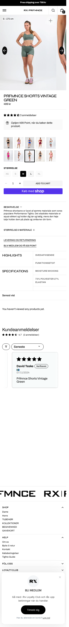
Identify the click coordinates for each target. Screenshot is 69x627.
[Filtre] (6, 346)
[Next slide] (61, 51)
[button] (4, 10)
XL (39, 174)
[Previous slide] (4, 51)
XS (7, 174)
